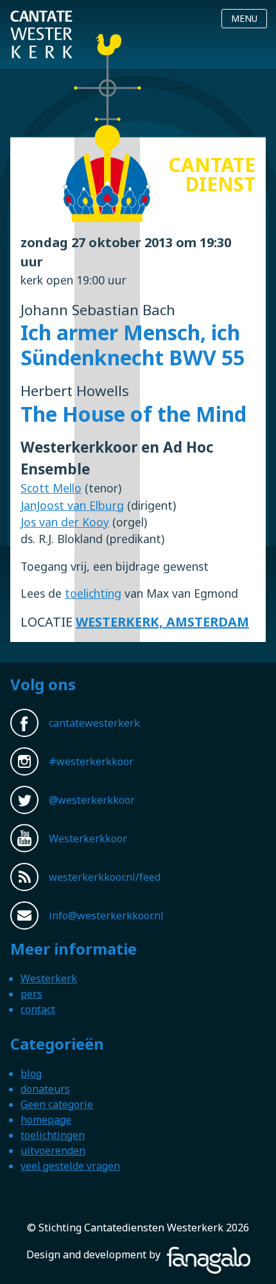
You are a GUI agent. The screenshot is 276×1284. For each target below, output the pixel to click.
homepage (46, 1120)
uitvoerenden (53, 1150)
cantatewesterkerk (94, 723)
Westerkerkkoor (88, 838)
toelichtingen (53, 1135)
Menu (244, 18)
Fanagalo (185, 1254)
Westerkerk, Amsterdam (162, 621)
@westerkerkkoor (92, 800)
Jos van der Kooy (65, 522)
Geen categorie (57, 1104)
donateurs (45, 1089)
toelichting (93, 593)
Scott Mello (51, 488)
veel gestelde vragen (70, 1166)
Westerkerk (49, 978)
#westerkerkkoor (91, 761)
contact (38, 1009)
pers (31, 994)
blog (31, 1073)
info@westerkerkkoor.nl (106, 915)
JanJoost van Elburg (72, 505)
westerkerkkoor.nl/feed (104, 877)
